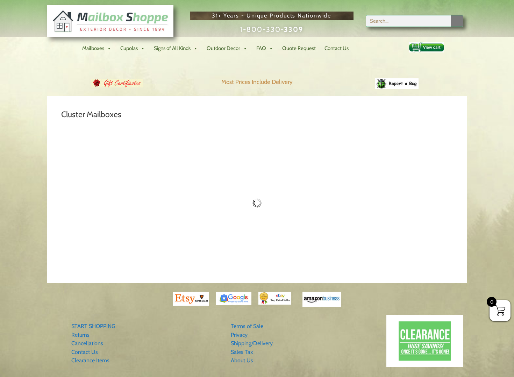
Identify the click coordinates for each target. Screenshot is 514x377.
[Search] (457, 21)
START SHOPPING (93, 326)
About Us (242, 360)
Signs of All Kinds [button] (172, 48)
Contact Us (336, 48)
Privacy (239, 335)
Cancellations (87, 343)
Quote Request (299, 48)
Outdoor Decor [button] (223, 48)
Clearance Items (90, 360)
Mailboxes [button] (93, 48)
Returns (80, 335)
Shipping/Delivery (252, 343)
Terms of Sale (247, 326)
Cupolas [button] (129, 48)
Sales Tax (242, 352)
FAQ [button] (261, 48)
